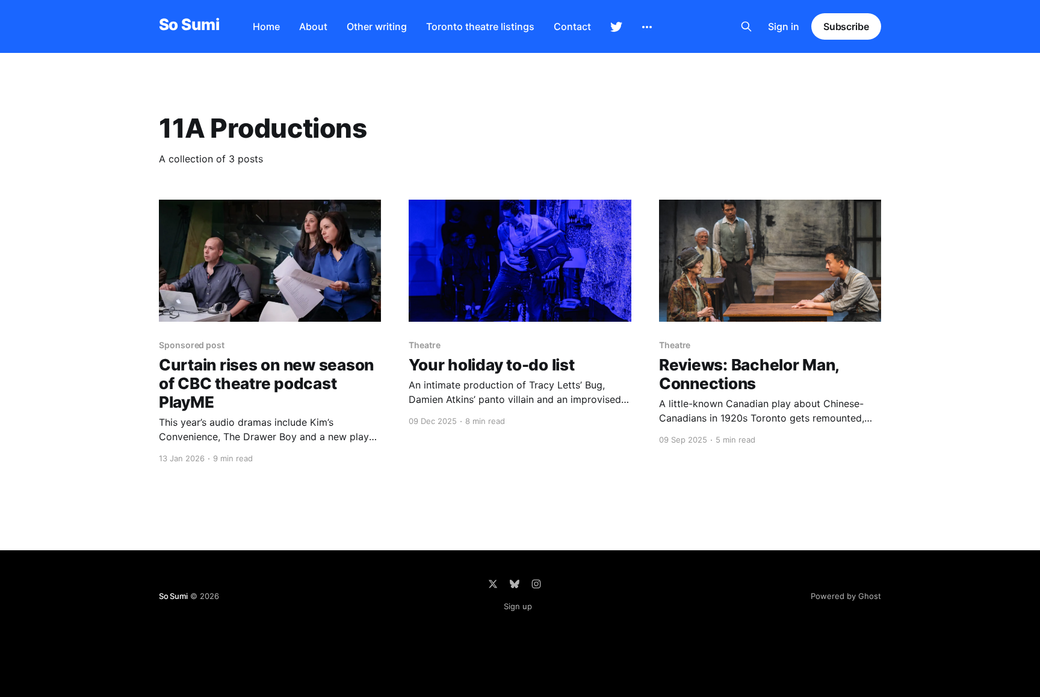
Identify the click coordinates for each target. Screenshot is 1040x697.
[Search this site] (746, 26)
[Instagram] (536, 584)
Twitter (616, 27)
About (313, 26)
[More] (647, 27)
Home (266, 26)
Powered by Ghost (846, 596)
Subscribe (846, 26)
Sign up (518, 606)
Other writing (377, 26)
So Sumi (189, 25)
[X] (493, 584)
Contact (572, 26)
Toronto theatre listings (480, 26)
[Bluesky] (514, 584)
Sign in (783, 26)
